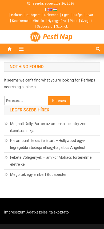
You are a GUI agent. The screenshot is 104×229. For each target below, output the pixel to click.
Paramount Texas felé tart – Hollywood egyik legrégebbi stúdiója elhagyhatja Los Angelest (48, 144)
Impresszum (15, 212)
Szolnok (62, 26)
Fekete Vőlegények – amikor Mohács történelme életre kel (51, 160)
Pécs (73, 21)
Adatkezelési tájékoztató (47, 212)
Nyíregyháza (57, 21)
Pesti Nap (58, 36)
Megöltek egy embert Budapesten (38, 174)
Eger (65, 15)
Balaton (17, 15)
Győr (89, 15)
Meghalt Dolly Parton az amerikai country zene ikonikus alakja (49, 127)
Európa (78, 15)
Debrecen (51, 15)
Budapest (33, 15)
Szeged (86, 21)
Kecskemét (20, 21)
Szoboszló (44, 26)
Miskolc (38, 21)
